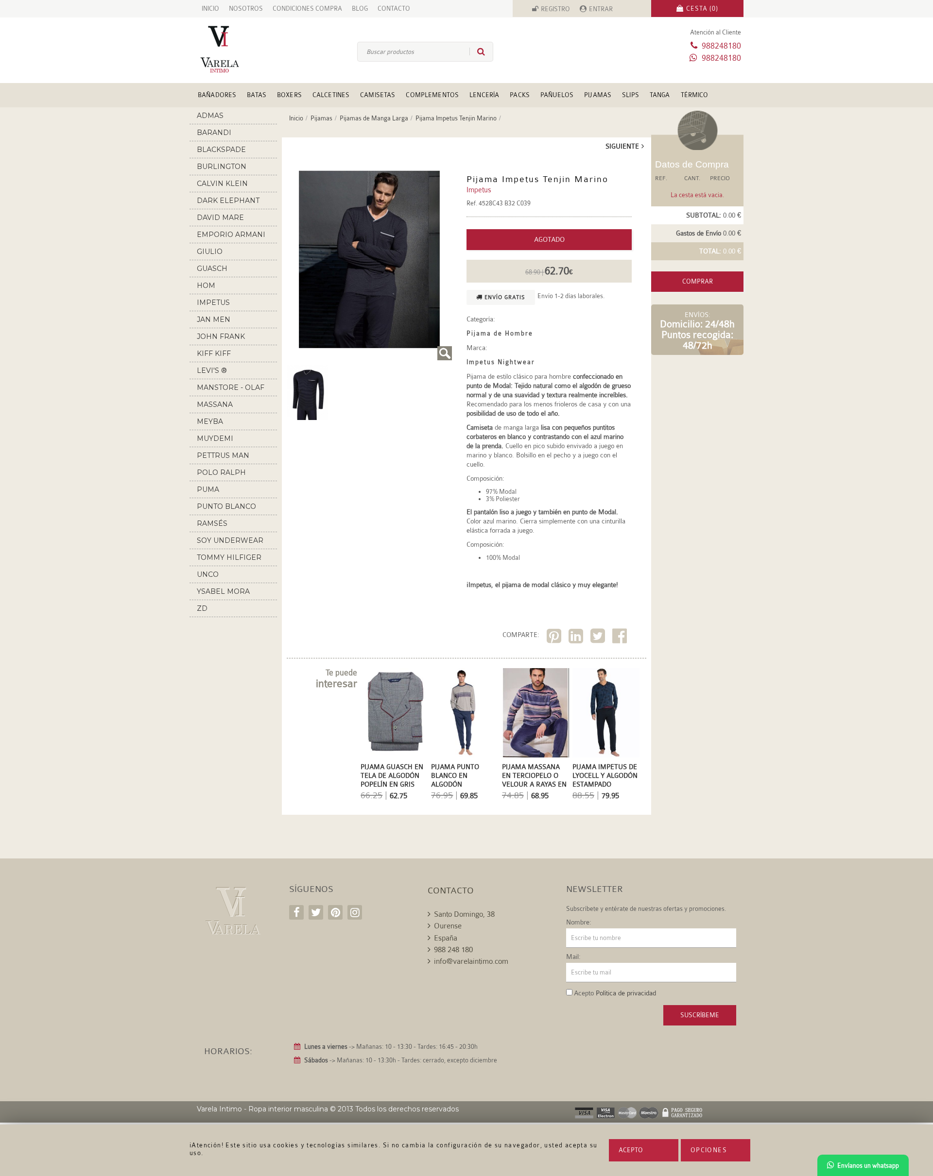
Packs (520, 95)
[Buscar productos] (477, 51)
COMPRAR (697, 281)
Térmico (694, 95)
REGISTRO (555, 9)
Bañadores (217, 95)
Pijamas (597, 95)
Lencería (484, 95)
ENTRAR (601, 9)
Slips (630, 95)
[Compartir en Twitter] (599, 637)
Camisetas (377, 95)
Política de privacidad (626, 993)
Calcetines (330, 95)
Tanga (660, 95)
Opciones (709, 1150)
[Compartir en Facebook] (621, 637)
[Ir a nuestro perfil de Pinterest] (335, 912)
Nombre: (578, 922)
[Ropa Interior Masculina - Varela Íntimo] (236, 49)
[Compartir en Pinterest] (555, 637)
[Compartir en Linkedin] (577, 637)
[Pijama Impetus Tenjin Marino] (369, 259)
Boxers (289, 95)
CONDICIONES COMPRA (307, 8)
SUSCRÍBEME (699, 1015)
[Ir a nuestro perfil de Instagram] (354, 912)
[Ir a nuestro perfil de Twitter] (316, 912)
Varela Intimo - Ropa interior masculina (262, 1109)
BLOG (360, 8)
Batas (256, 95)
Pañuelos (556, 95)
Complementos (432, 95)
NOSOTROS (246, 8)
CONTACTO (394, 8)
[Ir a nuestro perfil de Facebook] (296, 912)
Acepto (631, 1150)
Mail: (573, 956)
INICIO (210, 8)
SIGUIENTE (622, 146)
